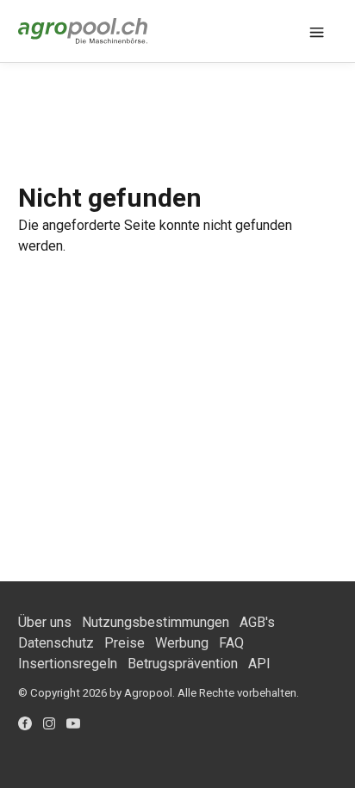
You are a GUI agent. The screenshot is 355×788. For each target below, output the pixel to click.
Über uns (45, 622)
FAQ (231, 643)
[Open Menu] (316, 31)
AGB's (257, 622)
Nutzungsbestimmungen (155, 622)
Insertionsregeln (67, 663)
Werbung (182, 643)
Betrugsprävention (183, 663)
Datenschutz (56, 643)
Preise (124, 643)
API (259, 663)
